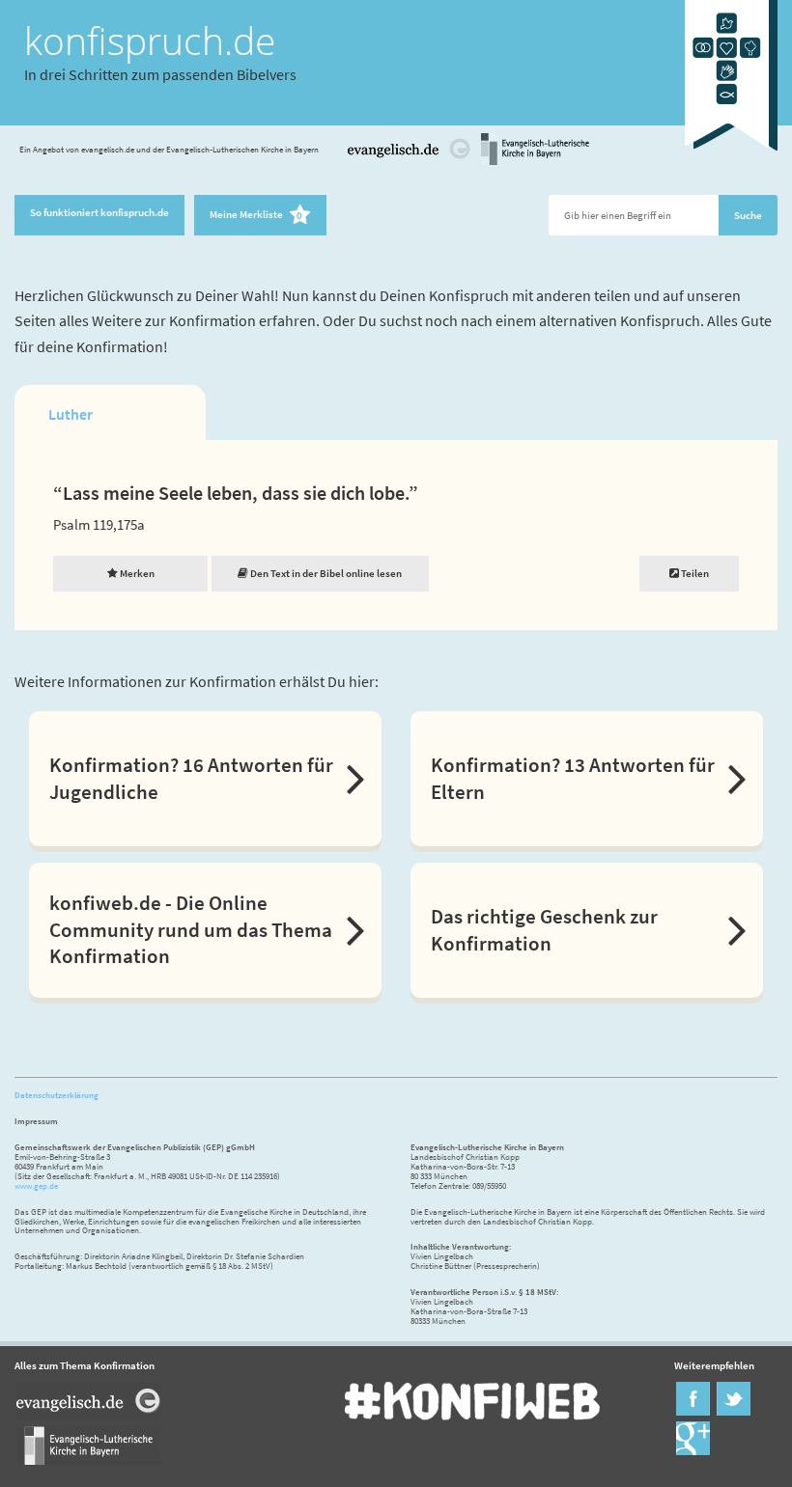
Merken (136, 573)
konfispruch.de (149, 40)
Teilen (694, 573)
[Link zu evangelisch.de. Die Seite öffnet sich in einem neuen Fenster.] (409, 162)
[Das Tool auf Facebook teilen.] (693, 1411)
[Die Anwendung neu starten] (731, 155)
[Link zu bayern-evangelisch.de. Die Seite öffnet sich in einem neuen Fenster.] (535, 162)
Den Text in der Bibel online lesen (325, 573)
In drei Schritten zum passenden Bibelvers (160, 74)
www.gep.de (36, 1185)
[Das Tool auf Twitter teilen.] (733, 1411)
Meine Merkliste (256, 215)
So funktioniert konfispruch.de (99, 212)
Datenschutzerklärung (56, 1094)
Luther (70, 414)
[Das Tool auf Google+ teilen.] (693, 1451)
